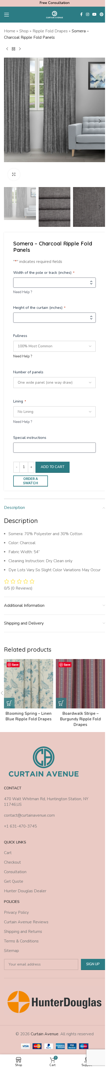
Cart (8, 852)
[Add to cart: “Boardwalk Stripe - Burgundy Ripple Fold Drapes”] (61, 703)
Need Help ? (22, 292)
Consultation (15, 872)
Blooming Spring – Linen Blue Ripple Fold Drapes (29, 716)
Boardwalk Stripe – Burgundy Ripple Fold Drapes (80, 719)
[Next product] (20, 49)
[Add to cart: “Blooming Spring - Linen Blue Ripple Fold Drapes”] (9, 703)
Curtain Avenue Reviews (26, 922)
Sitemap (11, 950)
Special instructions (29, 437)
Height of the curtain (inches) (39, 307)
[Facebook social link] (81, 14)
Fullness (20, 335)
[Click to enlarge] (14, 174)
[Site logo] (54, 14)
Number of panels (28, 372)
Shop (24, 31)
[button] (9, 121)
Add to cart (52, 467)
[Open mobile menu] (6, 14)
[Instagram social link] (87, 14)
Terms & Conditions (21, 941)
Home (9, 31)
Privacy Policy (16, 912)
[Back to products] (13, 49)
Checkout (12, 862)
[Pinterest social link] (101, 14)
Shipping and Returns (23, 931)
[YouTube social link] (94, 14)
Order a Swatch (30, 481)
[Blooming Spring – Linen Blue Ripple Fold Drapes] (28, 683)
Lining (19, 401)
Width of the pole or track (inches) (43, 272)
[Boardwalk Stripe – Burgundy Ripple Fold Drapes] (80, 683)
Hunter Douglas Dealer (25, 891)
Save (15, 664)
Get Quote (13, 881)
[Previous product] (7, 49)
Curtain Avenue (44, 1034)
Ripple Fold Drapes (50, 31)
